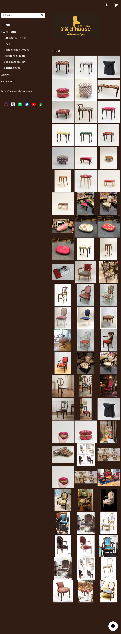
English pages (12, 67)
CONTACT (8, 81)
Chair (7, 44)
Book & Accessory (15, 61)
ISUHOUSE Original (15, 38)
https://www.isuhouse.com (16, 91)
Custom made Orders (16, 50)
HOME (5, 25)
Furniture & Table (15, 55)
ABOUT (6, 74)
